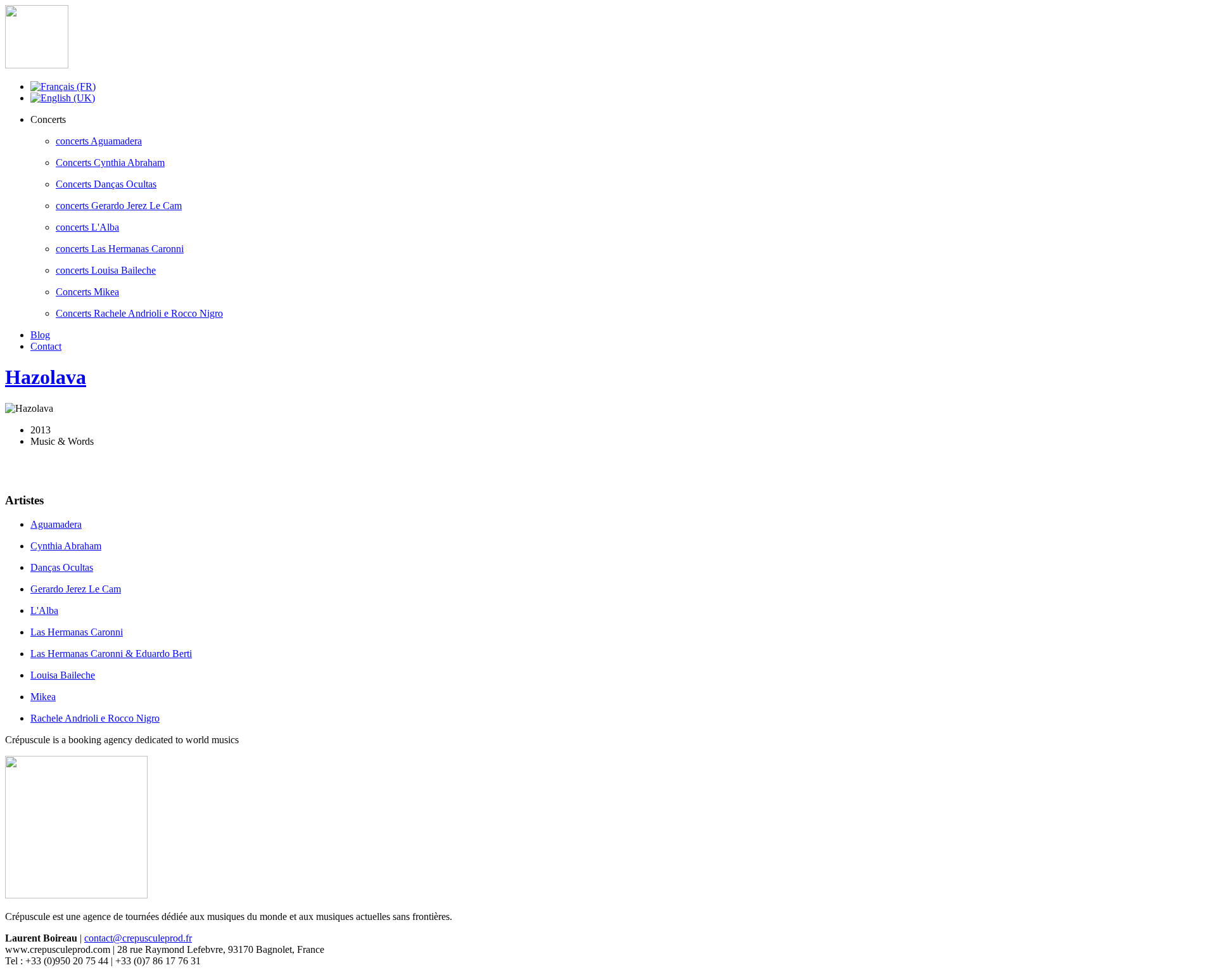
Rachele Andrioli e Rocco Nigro (95, 718)
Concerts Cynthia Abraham (110, 162)
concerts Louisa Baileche (106, 270)
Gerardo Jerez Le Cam (75, 589)
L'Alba (44, 610)
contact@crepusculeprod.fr (138, 938)
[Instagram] (64, 468)
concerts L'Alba (87, 227)
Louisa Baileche (62, 675)
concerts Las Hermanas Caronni (120, 248)
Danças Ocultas (61, 567)
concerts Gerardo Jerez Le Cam (119, 205)
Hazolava (45, 377)
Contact (45, 346)
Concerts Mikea (87, 291)
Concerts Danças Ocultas (106, 184)
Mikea (43, 696)
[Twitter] (40, 468)
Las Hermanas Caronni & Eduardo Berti (111, 653)
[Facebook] (15, 468)
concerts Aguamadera (99, 141)
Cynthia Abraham (65, 545)
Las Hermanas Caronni (76, 632)
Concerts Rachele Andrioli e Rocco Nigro (139, 313)
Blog (40, 334)
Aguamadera (56, 524)
